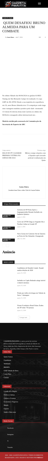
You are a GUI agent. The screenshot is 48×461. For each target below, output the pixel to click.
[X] (17, 43)
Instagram (10, 434)
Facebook (10, 428)
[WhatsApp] (22, 43)
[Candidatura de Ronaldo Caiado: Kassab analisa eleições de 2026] (8, 271)
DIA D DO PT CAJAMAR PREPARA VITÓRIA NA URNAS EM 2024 (11, 155)
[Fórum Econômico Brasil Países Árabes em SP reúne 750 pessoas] (8, 308)
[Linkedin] (28, 43)
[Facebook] (12, 43)
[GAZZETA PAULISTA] (17, 4)
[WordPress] (28, 194)
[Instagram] (4, 434)
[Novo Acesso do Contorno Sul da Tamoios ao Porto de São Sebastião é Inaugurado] (8, 237)
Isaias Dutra (10, 37)
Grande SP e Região (7, 18)
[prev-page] (3, 245)
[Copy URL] (38, 43)
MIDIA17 (40, 457)
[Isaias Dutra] (3, 37)
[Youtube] (4, 447)
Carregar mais (23, 317)
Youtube (10, 447)
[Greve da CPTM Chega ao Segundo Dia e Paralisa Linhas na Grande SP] (8, 225)
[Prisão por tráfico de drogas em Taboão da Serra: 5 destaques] (8, 296)
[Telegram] (33, 43)
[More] (44, 43)
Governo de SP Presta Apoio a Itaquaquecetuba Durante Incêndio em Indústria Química (29, 212)
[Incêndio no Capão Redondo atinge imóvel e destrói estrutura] (8, 283)
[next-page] (7, 245)
